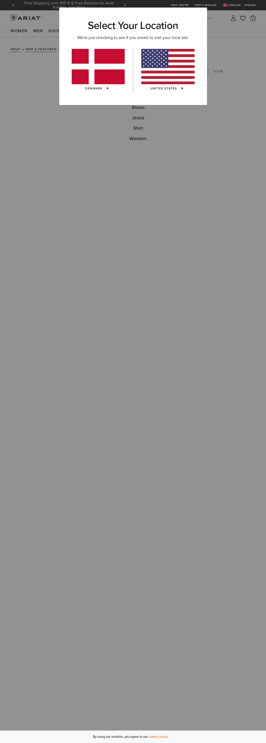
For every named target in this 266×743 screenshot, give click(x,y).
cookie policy (158, 736)
